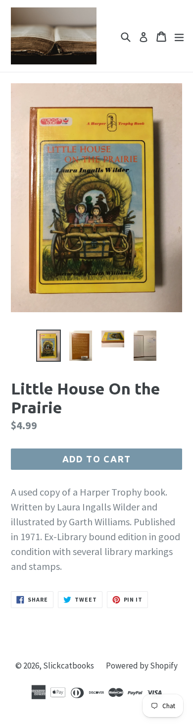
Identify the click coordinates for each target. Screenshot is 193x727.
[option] (48, 345)
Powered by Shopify (142, 665)
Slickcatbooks (68, 665)
